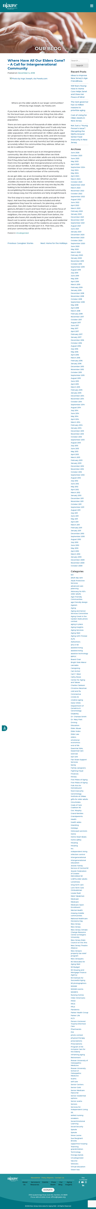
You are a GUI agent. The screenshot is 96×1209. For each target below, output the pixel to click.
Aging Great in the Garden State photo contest (79, 619)
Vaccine (74, 1161)
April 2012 (75, 490)
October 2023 (76, 182)
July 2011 (74, 513)
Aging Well (75, 633)
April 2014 (75, 419)
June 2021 (75, 229)
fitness (74, 777)
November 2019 (77, 261)
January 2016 (76, 364)
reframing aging (78, 1055)
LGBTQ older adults (79, 879)
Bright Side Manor (78, 662)
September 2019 (78, 267)
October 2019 (76, 264)
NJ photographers (78, 983)
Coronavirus (76, 694)
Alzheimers (75, 642)
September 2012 (78, 475)
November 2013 (77, 434)
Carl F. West (76, 674)
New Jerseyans (77, 959)
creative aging (77, 700)
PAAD (73, 1001)
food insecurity (77, 791)
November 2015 (77, 369)
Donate (48, 1190)
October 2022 (76, 194)
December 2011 (77, 498)
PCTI (73, 1018)
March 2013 (75, 457)
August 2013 (76, 443)
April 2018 (75, 308)
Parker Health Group (79, 1012)
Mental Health (77, 910)
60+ (72, 575)
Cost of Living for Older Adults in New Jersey (79, 118)
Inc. (72, 849)
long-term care (77, 885)
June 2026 (75, 153)
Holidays (74, 828)
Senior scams (76, 1101)
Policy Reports (47, 1178)
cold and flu (76, 691)
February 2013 (76, 460)
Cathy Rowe (76, 677)
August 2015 (76, 378)
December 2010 (77, 533)
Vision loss (75, 1170)
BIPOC (73, 656)
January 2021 (76, 232)
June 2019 (75, 276)
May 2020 (75, 249)
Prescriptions (76, 1044)
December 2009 (78, 560)
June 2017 (75, 325)
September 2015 (78, 375)
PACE (73, 1004)
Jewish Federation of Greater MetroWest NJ (79, 873)
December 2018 (77, 293)
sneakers (74, 1118)
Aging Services (77, 630)
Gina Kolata (75, 802)
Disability (75, 714)
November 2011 (77, 501)
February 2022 (77, 211)
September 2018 (78, 302)
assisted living (77, 648)
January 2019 (76, 290)
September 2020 (78, 243)
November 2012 (77, 469)
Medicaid (75, 899)
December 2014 (77, 396)
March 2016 (75, 358)
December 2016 (77, 340)
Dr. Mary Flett (76, 719)
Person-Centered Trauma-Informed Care (78, 1024)
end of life (75, 745)
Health (73, 819)
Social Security (77, 1127)
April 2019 (75, 281)
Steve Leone (76, 1135)
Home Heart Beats (78, 837)
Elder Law (75, 734)
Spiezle (74, 1129)
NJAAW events (77, 989)
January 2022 (76, 214)
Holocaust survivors (79, 831)
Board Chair (76, 659)
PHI (72, 1032)
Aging (73, 608)
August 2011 (75, 510)
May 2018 (74, 305)
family (73, 765)
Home (73, 834)
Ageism (74, 605)
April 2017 (75, 331)
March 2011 (75, 525)
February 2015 (76, 390)
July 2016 (74, 349)
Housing (74, 843)
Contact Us (59, 1178)
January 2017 (76, 337)
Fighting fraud (77, 771)
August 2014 (76, 407)
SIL (72, 1112)
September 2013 (78, 440)
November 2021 (77, 220)
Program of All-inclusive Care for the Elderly (78, 1049)
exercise (74, 754)
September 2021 (78, 223)
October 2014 (76, 402)
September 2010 (78, 536)
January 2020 (76, 258)
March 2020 (76, 252)
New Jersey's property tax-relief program (78, 953)
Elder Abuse (76, 728)
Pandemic (75, 1010)
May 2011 (74, 519)
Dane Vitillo (76, 703)
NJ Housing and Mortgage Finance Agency (78, 972)
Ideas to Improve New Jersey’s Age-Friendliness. (79, 78)
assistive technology (79, 653)
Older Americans (78, 998)
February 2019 (77, 287)
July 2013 (74, 446)
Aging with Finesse (79, 636)
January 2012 (76, 495)
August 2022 (76, 199)
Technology (76, 1152)
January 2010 (76, 557)
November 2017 (77, 317)
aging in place (77, 624)
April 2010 (75, 551)
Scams (73, 1079)
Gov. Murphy (76, 810)
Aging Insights (77, 627)
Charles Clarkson (78, 685)
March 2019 (75, 284)
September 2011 (77, 507)
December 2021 (77, 217)
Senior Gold (76, 1087)
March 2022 (75, 208)
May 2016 (74, 352)
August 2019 (76, 270)
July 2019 (74, 273)
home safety (76, 840)
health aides (76, 822)
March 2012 (75, 492)
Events (45, 1182)
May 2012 (74, 487)
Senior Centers (77, 1084)
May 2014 (74, 416)
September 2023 (78, 185)
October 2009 (76, 566)
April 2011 (74, 522)
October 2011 (76, 504)
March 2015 (75, 387)
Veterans (74, 1164)
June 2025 (75, 158)
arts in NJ (75, 645)
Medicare (75, 902)
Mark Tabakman (77, 896)
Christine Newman (79, 688)
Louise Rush (76, 893)
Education (75, 725)
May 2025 (75, 161)
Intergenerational (78, 857)
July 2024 (75, 170)
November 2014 (77, 399)
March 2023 (75, 188)
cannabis (74, 665)
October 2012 (76, 472)
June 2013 (75, 448)
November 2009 (77, 563)
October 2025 (76, 155)
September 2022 (78, 196)
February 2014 (77, 425)
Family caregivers (78, 768)
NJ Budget (75, 967)
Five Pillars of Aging (79, 780)
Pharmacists (76, 1029)
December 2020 (77, 235)
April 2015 (75, 384)
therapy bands (77, 1155)
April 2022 (75, 205)
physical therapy (78, 1038)
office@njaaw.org (58, 1197)
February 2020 (77, 255)
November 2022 (77, 191)
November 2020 (77, 238)
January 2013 (76, 463)
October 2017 (76, 320)
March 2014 (75, 422)
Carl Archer (75, 671)
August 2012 (76, 478)
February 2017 (76, 334)
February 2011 (76, 528)
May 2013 (74, 451)
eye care (74, 757)
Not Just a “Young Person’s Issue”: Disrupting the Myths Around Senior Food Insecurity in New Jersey (79, 134)
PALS (73, 1007)
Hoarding (75, 825)
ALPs (73, 639)
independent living (79, 851)
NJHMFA (74, 992)
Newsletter (35, 1178)
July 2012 (74, 481)
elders (73, 737)
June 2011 (75, 516)
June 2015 (75, 381)
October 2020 (76, 240)
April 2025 (75, 164)
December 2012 (77, 466)
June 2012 (75, 484)
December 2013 (77, 431)
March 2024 (76, 179)
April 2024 (75, 176)
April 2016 (75, 355)
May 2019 (74, 279)
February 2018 (77, 314)
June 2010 (75, 545)
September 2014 (78, 405)
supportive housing (79, 1144)
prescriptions (76, 1041)
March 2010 (75, 554)
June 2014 (75, 413)
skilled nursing (77, 1115)
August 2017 (76, 322)
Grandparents (77, 816)
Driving (74, 722)
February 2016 (77, 361)
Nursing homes (77, 995)
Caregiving (75, 668)
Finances (74, 774)
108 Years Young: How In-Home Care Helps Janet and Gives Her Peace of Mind (79, 91)
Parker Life (75, 1015)
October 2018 (76, 299)
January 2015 (76, 393)
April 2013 (75, 454)
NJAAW (74, 986)
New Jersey (76, 924)
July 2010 (74, 542)
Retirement (76, 1058)
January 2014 (76, 428)
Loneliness (75, 882)
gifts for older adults (79, 799)
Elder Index (76, 731)
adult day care (77, 578)
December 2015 (77, 366)
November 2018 (77, 296)
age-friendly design (79, 602)
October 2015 (76, 372)
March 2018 (75, 311)
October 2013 (76, 437)
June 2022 (75, 202)
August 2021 (76, 226)
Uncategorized (22, 233)
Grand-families (77, 813)
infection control (78, 854)
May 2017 (74, 328)
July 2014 (74, 410)
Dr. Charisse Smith (79, 717)
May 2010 (74, 548)
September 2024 (78, 167)
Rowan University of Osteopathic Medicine (79, 1063)
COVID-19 (75, 697)
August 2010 (76, 539)
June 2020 (75, 246)
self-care (74, 1082)
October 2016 (76, 343)
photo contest (77, 1035)
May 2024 (75, 173)
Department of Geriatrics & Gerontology (77, 708)
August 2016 (76, 346)
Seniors (74, 1104)
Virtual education (78, 1167)
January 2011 (76, 531)
